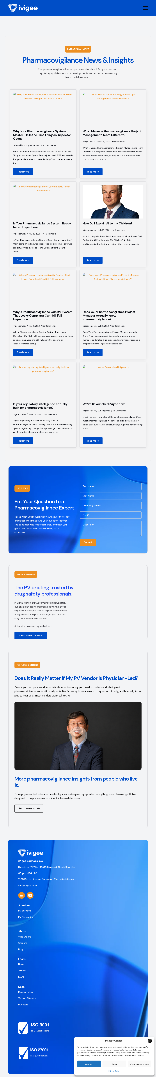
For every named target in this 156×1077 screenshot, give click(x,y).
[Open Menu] (145, 8)
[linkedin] (21, 895)
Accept (89, 1064)
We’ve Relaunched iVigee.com (104, 404)
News (21, 964)
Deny (114, 1064)
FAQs (21, 976)
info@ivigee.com (27, 885)
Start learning (26, 808)
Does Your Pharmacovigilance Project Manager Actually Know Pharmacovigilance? (109, 315)
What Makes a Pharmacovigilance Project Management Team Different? (112, 133)
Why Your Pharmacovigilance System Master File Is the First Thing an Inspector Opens (42, 134)
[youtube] (30, 895)
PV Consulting (26, 917)
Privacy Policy (114, 1071)
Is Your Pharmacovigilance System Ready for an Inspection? (42, 225)
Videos (22, 970)
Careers (22, 943)
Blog (20, 949)
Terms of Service (27, 998)
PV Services (24, 910)
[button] (149, 1040)
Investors (23, 1004)
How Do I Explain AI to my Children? (107, 223)
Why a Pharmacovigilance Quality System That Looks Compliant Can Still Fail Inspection (43, 315)
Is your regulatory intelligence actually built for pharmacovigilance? (40, 405)
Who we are (24, 936)
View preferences (139, 1064)
